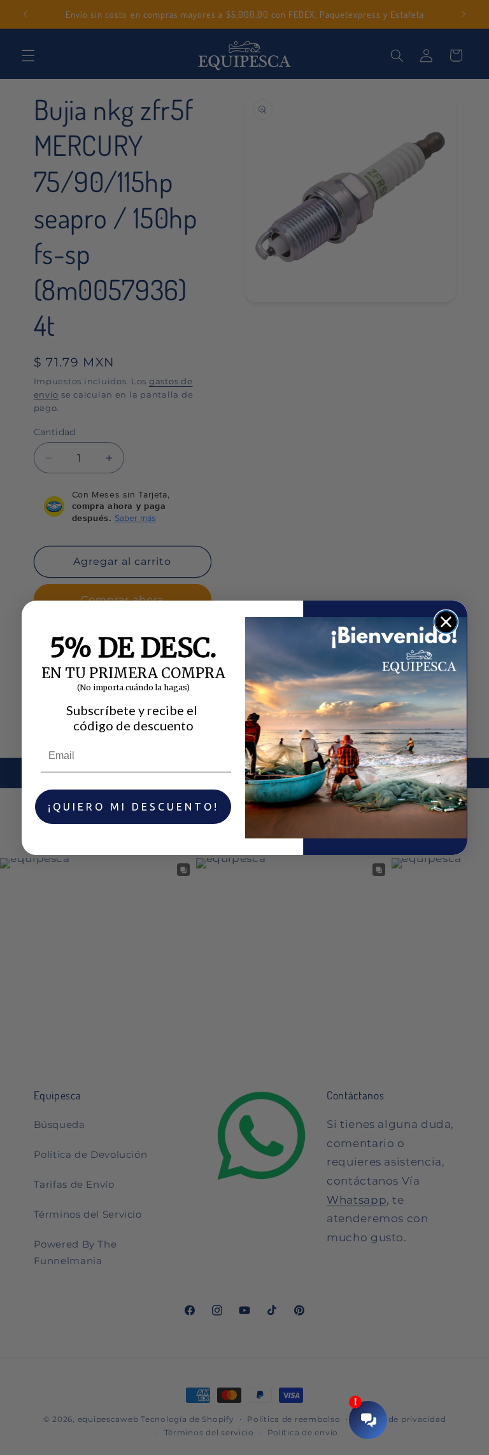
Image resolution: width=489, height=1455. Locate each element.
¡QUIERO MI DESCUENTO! (133, 806)
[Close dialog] (446, 622)
